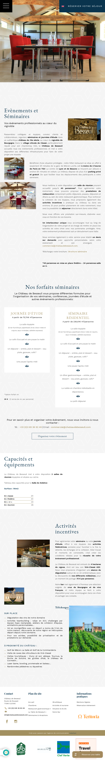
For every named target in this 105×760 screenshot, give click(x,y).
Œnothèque (57, 702)
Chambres (32, 705)
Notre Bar (56, 712)
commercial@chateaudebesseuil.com (60, 246)
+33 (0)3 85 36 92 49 (31, 427)
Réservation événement (86, 705)
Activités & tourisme (60, 705)
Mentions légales (83, 702)
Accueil (31, 702)
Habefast (72, 733)
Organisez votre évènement (52, 436)
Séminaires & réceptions (38, 715)
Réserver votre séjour (85, 6)
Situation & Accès (59, 709)
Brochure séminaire (77, 251)
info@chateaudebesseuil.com (16, 715)
